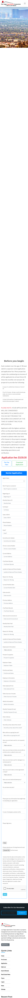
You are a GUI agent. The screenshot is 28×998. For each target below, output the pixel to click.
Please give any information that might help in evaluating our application (14, 799)
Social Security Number (9, 538)
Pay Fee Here (6, 463)
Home (2, 956)
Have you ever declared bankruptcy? (12, 779)
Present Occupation (8, 654)
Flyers (2, 978)
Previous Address (7, 600)
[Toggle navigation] (25, 3)
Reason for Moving (8, 577)
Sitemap (3, 989)
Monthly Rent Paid (7, 623)
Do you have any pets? (8, 787)
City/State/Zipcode (8, 561)
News (2, 985)
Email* (4, 530)
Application (4, 963)
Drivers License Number (9, 545)
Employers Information (9, 678)
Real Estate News (5, 974)
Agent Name (6, 478)
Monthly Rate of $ (7, 500)
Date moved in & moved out (10, 615)
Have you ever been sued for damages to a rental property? (13, 761)
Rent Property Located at (9, 486)
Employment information (9, 647)
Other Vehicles (6, 717)
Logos (2, 982)
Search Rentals (5, 970)
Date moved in (6, 592)
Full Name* (5, 507)
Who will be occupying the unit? (11, 732)
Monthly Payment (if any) (9, 709)
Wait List (3, 967)
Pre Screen (4, 959)
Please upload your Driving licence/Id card (14, 847)
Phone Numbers (7, 522)
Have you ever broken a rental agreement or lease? (13, 770)
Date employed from (8, 685)
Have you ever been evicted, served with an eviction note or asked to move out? (14, 751)
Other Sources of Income (9, 693)
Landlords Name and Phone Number (12, 569)
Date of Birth (6, 514)
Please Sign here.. (7, 823)
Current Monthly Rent (8, 584)
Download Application (19, 463)
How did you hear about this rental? (12, 724)
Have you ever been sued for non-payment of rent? (13, 741)
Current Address (7, 553)
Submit (22, 913)
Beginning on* (6, 493)
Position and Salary (8, 670)
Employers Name (7, 662)
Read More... (5, 944)
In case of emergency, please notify (12, 812)
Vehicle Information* (8, 701)
